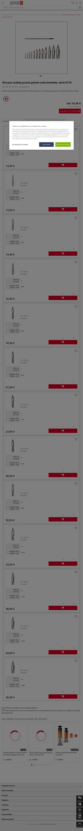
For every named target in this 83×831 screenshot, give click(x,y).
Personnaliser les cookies (20, 144)
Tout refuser (46, 144)
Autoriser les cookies (63, 144)
